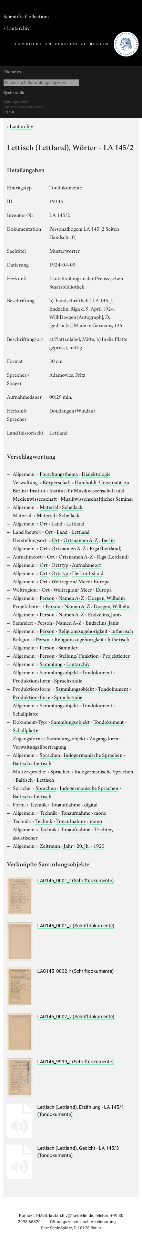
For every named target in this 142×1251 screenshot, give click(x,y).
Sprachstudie (68, 680)
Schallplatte (25, 713)
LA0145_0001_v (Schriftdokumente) (75, 925)
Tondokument (97, 672)
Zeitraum (50, 845)
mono (100, 812)
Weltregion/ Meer (70, 581)
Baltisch (21, 763)
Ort (44, 523)
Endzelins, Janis (104, 614)
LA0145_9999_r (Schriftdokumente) (75, 1061)
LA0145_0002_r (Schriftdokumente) (75, 971)
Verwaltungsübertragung (39, 746)
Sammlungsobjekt (59, 672)
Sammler (68, 647)
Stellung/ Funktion (78, 655)
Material (49, 506)
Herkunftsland (87, 572)
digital (91, 804)
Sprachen (50, 754)
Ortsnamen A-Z (80, 539)
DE (13, 112)
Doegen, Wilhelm (106, 597)
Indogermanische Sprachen (93, 754)
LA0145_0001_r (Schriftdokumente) (75, 880)
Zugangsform (103, 738)
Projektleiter (116, 655)
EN (5, 112)
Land (56, 523)
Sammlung (51, 663)
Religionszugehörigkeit (83, 630)
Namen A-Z (71, 597)
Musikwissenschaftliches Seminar (97, 498)
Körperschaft (57, 482)
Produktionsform (31, 680)
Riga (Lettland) (105, 548)
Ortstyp (59, 564)
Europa (102, 581)
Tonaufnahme (65, 804)
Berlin (108, 539)
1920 (98, 845)
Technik (38, 804)
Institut (37, 490)
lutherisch (122, 630)
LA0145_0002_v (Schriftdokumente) (75, 1016)
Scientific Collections (26, 16)
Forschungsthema (59, 473)
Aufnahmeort (86, 564)
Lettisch (42, 763)
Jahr (68, 845)
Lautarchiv (18, 27)
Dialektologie (96, 473)
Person (47, 597)
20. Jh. (83, 845)
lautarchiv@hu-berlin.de (71, 1215)
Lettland (75, 523)
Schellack (72, 506)
